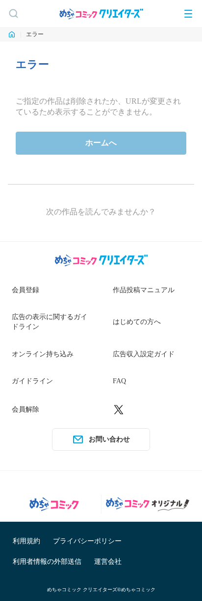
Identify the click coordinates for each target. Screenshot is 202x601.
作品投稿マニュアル (144, 290)
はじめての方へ (137, 321)
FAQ (119, 381)
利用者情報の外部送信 (47, 561)
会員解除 (25, 409)
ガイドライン (32, 381)
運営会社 (108, 561)
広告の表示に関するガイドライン (49, 321)
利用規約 (26, 541)
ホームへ (101, 143)
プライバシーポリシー (87, 541)
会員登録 (25, 290)
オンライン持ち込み (43, 354)
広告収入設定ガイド (144, 354)
